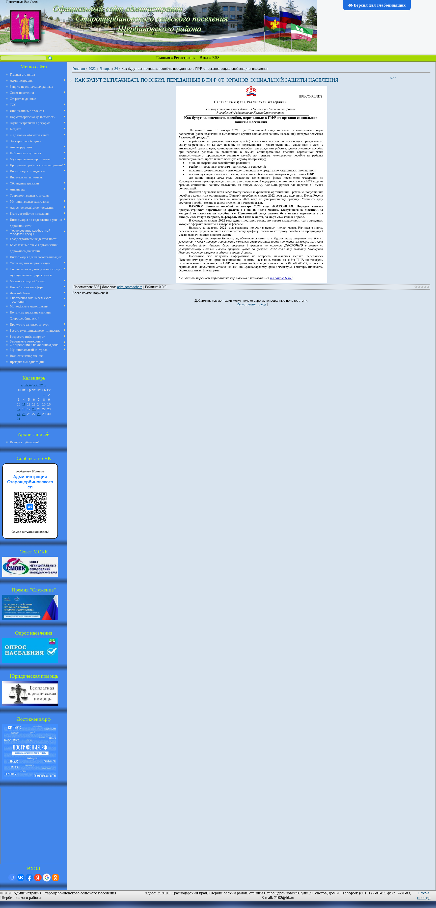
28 (39, 414)
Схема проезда (423, 895)
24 (18, 414)
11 (23, 404)
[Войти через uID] (12, 877)
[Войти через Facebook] (29, 877)
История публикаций (25, 442)
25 (23, 414)
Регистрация (185, 57)
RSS (216, 57)
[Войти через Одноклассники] (55, 877)
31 (18, 419)
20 (34, 409)
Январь (105, 69)
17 (18, 409)
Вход (204, 57)
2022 (92, 69)
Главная (163, 57)
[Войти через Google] (47, 877)
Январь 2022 (33, 385)
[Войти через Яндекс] (38, 877)
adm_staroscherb (129, 287)
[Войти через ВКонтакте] (20, 877)
